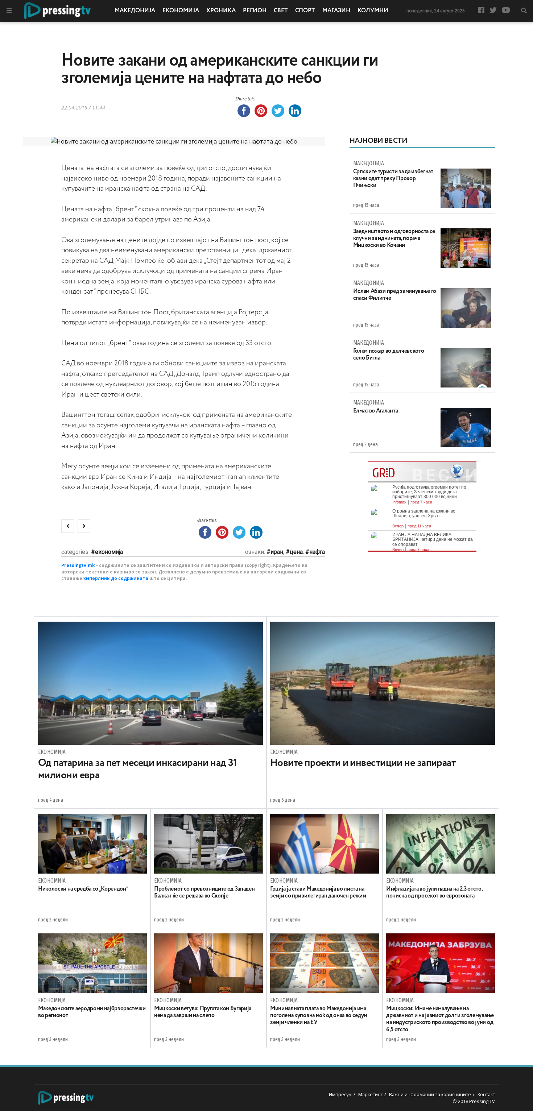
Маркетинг (370, 1094)
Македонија (135, 11)
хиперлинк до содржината (115, 578)
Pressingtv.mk (78, 565)
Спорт (305, 11)
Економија (180, 11)
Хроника (221, 11)
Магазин (336, 11)
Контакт (486, 1094)
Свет (281, 11)
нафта (317, 551)
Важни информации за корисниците (430, 1094)
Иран (276, 551)
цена (296, 551)
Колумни (373, 11)
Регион (254, 11)
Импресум (340, 1094)
